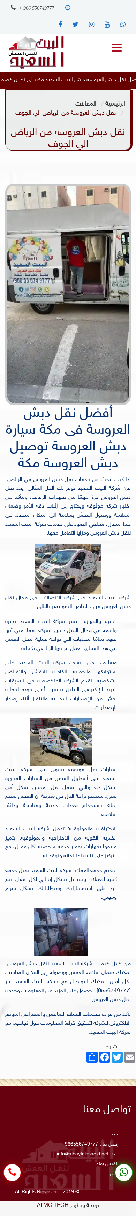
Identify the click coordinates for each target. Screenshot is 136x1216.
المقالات (85, 104)
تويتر (113, 1174)
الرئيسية (115, 104)
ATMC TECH (53, 1205)
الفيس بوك (107, 1164)
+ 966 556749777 (35, 8)
